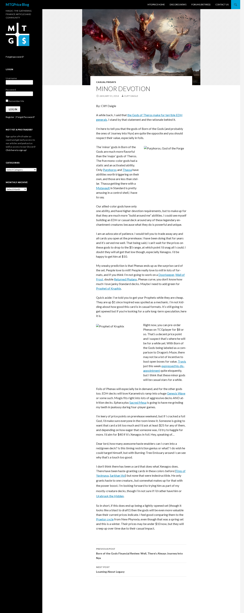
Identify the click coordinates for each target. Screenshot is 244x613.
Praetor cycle (105, 519)
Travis (182, 361)
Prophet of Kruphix (108, 288)
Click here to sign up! (16, 150)
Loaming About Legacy (110, 569)
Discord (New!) (178, 4)
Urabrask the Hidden (110, 496)
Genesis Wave (176, 393)
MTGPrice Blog (17, 4)
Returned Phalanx (125, 279)
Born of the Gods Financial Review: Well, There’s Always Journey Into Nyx (139, 553)
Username (11, 78)
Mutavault (103, 188)
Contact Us (222, 4)
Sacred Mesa (137, 402)
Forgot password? (15, 56)
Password (11, 89)
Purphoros (110, 170)
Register (10, 117)
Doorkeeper (166, 274)
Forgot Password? (25, 117)
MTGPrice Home (156, 4)
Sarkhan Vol (117, 475)
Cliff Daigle (131, 95)
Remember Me (16, 101)
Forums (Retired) (200, 4)
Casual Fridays (106, 82)
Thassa (127, 170)
